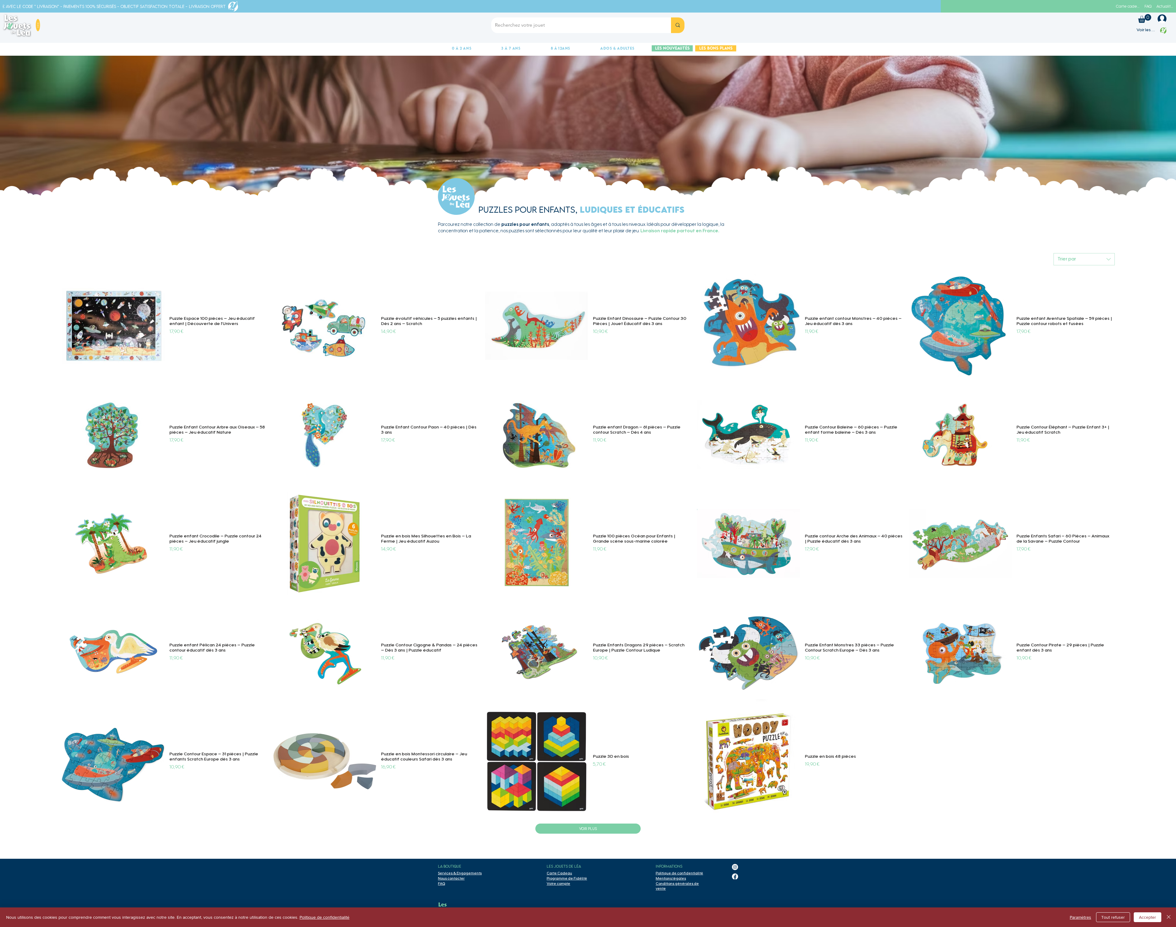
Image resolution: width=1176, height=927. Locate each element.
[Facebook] (735, 876)
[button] (38, 25)
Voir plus (588, 828)
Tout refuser (1113, 917)
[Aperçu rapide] (113, 326)
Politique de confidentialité (324, 917)
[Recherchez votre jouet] (677, 25)
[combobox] (1084, 259)
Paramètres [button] (1080, 917)
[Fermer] (1168, 917)
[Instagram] (735, 867)
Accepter (1147, 917)
